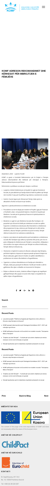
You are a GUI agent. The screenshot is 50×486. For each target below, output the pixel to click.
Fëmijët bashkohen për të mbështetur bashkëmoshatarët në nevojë (23, 344)
